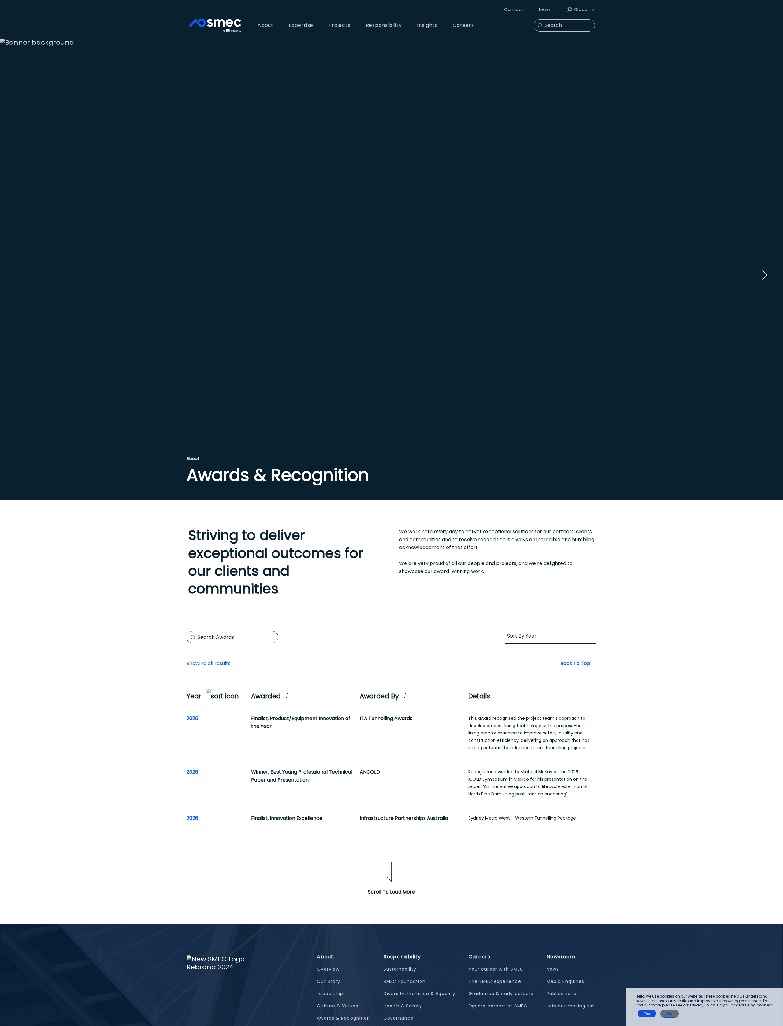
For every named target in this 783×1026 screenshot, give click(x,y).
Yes (647, 1013)
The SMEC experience (495, 981)
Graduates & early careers (501, 994)
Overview (328, 969)
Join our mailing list (570, 1006)
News (545, 9)
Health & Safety (403, 1006)
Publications (561, 994)
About (325, 956)
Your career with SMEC (496, 969)
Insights (427, 25)
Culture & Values (337, 1006)
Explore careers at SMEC (498, 1006)
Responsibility (402, 956)
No (669, 1014)
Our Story (328, 981)
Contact (514, 9)
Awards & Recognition (343, 1018)
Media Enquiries (565, 981)
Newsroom (561, 956)
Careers (480, 956)
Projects (339, 25)
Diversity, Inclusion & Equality (419, 994)
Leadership (330, 994)
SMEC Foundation (405, 981)
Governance (399, 1018)
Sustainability (400, 969)
